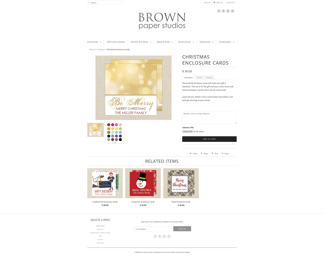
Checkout (230, 2)
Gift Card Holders (116, 41)
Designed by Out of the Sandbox (165, 252)
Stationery (205, 41)
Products (100, 49)
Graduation (225, 41)
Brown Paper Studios (146, 252)
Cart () (219, 2)
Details (199, 77)
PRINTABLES (100, 226)
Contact (100, 239)
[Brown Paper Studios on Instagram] (228, 11)
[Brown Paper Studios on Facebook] (218, 11)
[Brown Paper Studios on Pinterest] (223, 11)
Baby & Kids (163, 41)
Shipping (209, 77)
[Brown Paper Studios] (162, 21)
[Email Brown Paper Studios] (232, 11)
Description (188, 77)
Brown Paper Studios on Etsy (100, 233)
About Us (100, 229)
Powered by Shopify (183, 252)
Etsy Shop (100, 243)
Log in (207, 2)
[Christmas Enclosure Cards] (133, 119)
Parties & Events (140, 41)
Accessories (184, 41)
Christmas (93, 41)
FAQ (100, 236)
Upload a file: (188, 127)
